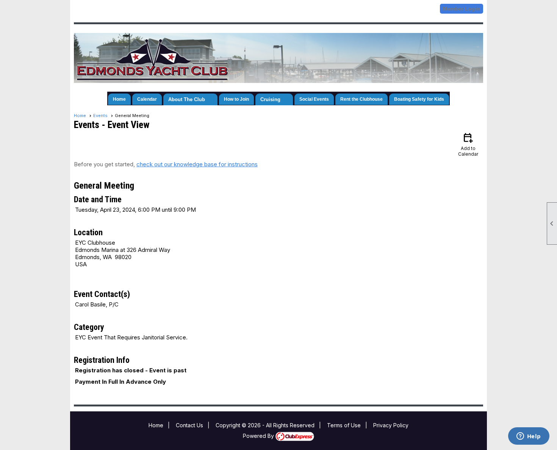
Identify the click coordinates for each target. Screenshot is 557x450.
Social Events (314, 99)
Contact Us (189, 425)
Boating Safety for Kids (419, 99)
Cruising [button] (270, 99)
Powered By (259, 436)
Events (100, 115)
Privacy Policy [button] (390, 425)
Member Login (461, 9)
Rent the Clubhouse (361, 99)
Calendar (147, 99)
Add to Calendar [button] (468, 144)
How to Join (236, 99)
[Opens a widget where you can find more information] (528, 436)
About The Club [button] (186, 99)
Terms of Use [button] (344, 425)
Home (119, 99)
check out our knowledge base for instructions (197, 164)
